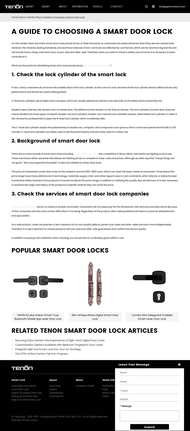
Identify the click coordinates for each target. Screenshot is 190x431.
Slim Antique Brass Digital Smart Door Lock (95, 317)
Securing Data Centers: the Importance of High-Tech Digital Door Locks (58, 340)
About (63, 6)
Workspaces (56, 392)
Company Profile (85, 385)
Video (105, 396)
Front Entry (55, 385)
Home (15, 17)
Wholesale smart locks (24, 206)
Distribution (80, 6)
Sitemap (16, 420)
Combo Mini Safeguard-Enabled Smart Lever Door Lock (152, 317)
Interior (53, 389)
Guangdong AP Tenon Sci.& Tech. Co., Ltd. (63, 416)
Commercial (56, 396)
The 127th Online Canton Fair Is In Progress (40, 353)
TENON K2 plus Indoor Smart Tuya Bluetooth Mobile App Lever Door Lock (37, 317)
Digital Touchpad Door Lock (27, 392)
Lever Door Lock (20, 389)
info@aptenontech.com (172, 6)
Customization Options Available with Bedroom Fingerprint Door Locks (57, 344)
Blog (38, 17)
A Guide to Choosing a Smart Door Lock (63, 17)
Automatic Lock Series (24, 385)
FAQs (105, 389)
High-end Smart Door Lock (26, 399)
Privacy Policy (30, 420)
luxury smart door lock (86, 153)
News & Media (110, 392)
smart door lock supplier (96, 65)
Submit (149, 427)
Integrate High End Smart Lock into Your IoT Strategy (46, 349)
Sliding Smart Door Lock (25, 396)
